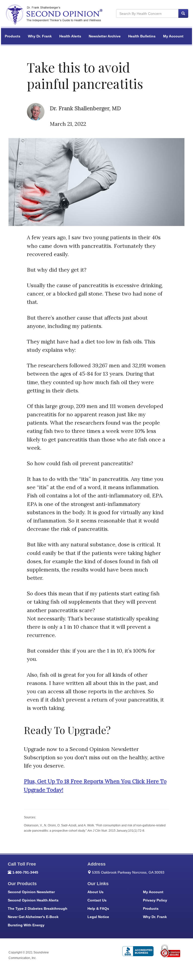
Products (12, 36)
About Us (95, 892)
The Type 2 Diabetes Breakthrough (37, 908)
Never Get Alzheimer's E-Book (33, 917)
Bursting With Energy (26, 925)
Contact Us (97, 900)
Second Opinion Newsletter (31, 892)
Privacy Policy (155, 900)
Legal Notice (98, 917)
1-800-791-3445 (25, 872)
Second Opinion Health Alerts (33, 900)
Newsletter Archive (105, 36)
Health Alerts (70, 36)
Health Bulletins (142, 36)
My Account (173, 36)
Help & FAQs (98, 908)
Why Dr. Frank (40, 36)
